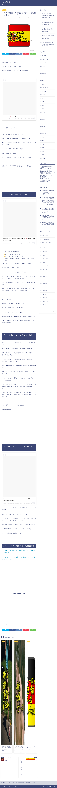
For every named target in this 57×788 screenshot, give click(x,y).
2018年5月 (44, 283)
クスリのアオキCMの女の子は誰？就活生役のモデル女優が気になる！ (48, 30)
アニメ (43, 112)
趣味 (43, 140)
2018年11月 (45, 262)
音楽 (43, 154)
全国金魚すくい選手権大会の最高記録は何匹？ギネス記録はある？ (48, 192)
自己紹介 (44, 126)
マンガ (43, 77)
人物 (43, 101)
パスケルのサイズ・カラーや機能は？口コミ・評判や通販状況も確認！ (48, 216)
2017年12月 (45, 301)
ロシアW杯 (5, 624)
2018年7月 (44, 276)
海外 (43, 80)
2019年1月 (44, 255)
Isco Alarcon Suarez (7, 118)
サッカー (10, 624)
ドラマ (43, 158)
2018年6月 (44, 280)
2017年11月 (45, 304)
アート (43, 94)
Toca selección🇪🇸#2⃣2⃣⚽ (9, 116)
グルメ (43, 130)
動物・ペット (45, 59)
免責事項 (15, 786)
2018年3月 (44, 290)
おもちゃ (44, 91)
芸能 (43, 84)
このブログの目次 (46, 239)
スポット (44, 73)
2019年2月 (44, 251)
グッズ (43, 144)
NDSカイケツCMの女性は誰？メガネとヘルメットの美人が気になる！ (48, 37)
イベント (44, 133)
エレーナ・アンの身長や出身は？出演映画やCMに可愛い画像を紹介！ (48, 22)
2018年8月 (44, 273)
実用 (43, 147)
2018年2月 (44, 294)
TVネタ (43, 66)
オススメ (44, 69)
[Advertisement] (19, 180)
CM (43, 115)
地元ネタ (44, 55)
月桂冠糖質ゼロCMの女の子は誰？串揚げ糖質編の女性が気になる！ (48, 44)
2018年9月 (44, 269)
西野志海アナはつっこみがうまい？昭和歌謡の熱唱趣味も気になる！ (48, 223)
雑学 (43, 108)
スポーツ (4, 10)
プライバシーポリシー (47, 242)
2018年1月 (44, 297)
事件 (43, 137)
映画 (43, 105)
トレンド (44, 62)
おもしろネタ (45, 87)
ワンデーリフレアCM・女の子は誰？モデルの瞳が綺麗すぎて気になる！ (48, 15)
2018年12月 (45, 258)
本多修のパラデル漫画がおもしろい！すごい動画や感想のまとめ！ (48, 199)
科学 (43, 151)
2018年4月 (44, 287)
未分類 (43, 119)
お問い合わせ (45, 235)
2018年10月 (45, 265)
